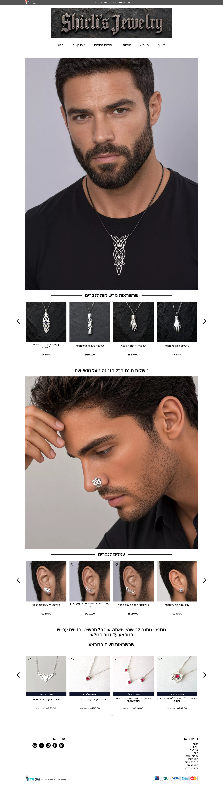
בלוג (60, 45)
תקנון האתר (193, 759)
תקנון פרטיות (192, 765)
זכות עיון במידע (191, 768)
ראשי (162, 45)
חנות (145, 45)
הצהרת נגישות (191, 762)
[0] (26, 3)
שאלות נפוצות (104, 45)
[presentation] (18, 321)
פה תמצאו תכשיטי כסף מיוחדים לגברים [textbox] (111, 2)
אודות (127, 45)
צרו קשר (79, 45)
